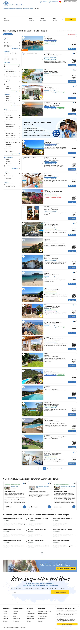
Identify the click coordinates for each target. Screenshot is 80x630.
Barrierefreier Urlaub (13, 133)
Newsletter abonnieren (60, 592)
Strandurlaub (13, 115)
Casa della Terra (48, 87)
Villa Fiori (46, 257)
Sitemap (5, 621)
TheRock (46, 355)
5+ (15, 53)
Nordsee (5, 611)
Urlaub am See (13, 122)
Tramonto (46, 273)
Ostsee (5, 613)
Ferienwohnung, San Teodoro (51, 208)
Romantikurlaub (13, 131)
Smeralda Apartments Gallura (51, 404)
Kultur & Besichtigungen (13, 142)
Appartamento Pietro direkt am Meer (53, 338)
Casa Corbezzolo (48, 38)
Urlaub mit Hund (13, 113)
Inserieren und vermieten (44, 611)
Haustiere (13, 96)
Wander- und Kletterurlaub (13, 140)
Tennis (13, 166)
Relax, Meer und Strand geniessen (52, 54)
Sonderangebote (13, 183)
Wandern (13, 161)
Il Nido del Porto (48, 175)
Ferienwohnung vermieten (70, 1)
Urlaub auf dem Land (13, 151)
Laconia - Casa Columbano (50, 71)
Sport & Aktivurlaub (13, 137)
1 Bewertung (52, 106)
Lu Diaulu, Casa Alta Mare (50, 240)
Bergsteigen (13, 163)
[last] (61, 468)
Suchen (70, 19)
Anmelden (45, 1)
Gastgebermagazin (43, 613)
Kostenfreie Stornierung (13, 76)
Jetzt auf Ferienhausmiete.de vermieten (66, 568)
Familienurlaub (13, 117)
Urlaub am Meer (13, 119)
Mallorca (5, 616)
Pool (13, 81)
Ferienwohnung (13, 176)
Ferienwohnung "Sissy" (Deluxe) (52, 306)
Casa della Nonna (48, 420)
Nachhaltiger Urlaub (13, 124)
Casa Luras (46, 388)
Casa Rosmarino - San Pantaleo (51, 159)
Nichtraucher (13, 100)
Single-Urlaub (13, 146)
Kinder (13, 98)
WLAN (13, 83)
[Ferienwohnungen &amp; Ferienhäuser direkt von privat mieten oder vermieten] (13, 5)
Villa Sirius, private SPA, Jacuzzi (52, 104)
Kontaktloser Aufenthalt (13, 110)
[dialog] (67, 617)
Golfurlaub (13, 149)
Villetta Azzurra (48, 371)
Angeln (13, 159)
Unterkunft (13, 178)
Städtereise (13, 144)
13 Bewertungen (53, 57)
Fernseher (13, 88)
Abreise (42, 18)
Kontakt (29, 621)
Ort (5, 18)
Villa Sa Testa (47, 142)
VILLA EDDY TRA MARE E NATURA (53, 191)
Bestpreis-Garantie (13, 186)
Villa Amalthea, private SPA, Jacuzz (52, 322)
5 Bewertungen (53, 276)
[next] (58, 468)
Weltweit (5, 618)
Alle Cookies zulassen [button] (67, 624)
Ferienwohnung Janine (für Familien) (53, 289)
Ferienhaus (13, 173)
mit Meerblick (13, 128)
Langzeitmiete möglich (13, 103)
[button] (67, 627)
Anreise (30, 18)
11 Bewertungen (53, 73)
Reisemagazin (30, 616)
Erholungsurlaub (13, 126)
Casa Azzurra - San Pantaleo (51, 224)
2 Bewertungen (53, 90)
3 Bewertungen (53, 325)
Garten (13, 86)
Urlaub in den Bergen (13, 135)
